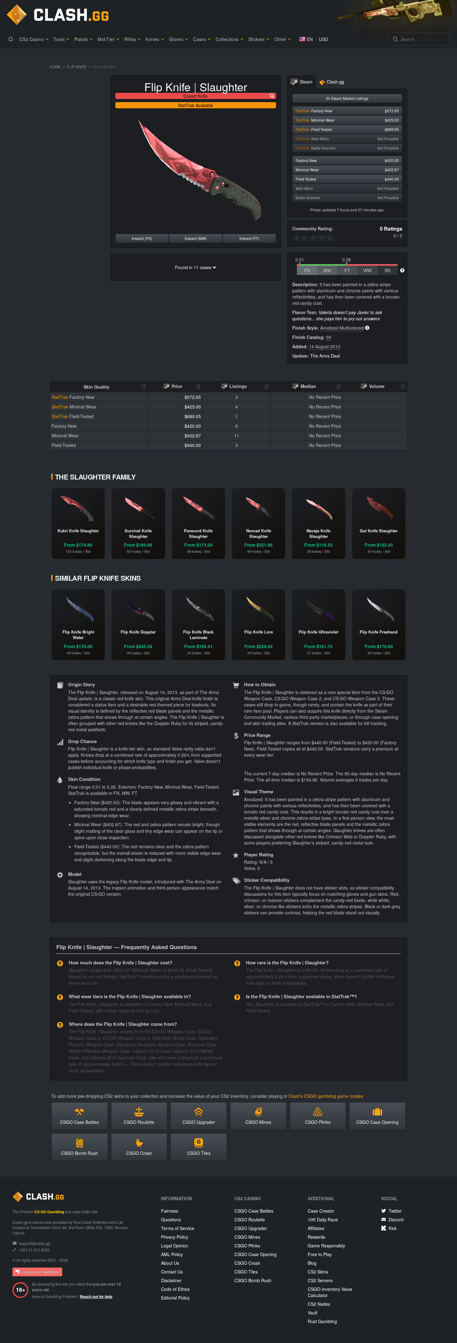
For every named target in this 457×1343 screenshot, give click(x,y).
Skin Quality (96, 387)
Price (176, 386)
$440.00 (193, 445)
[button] (306, 39)
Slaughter (223, 86)
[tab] (301, 82)
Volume (376, 386)
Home (55, 66)
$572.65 (193, 397)
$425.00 (193, 406)
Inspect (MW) (196, 238)
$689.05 (193, 416)
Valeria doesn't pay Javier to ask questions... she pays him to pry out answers (337, 315)
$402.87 (193, 435)
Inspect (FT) (249, 238)
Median (307, 386)
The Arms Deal (325, 356)
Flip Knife (76, 66)
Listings (237, 386)
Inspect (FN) (142, 238)
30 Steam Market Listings (347, 98)
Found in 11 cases (194, 267)
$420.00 (193, 426)
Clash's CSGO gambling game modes (326, 1096)
